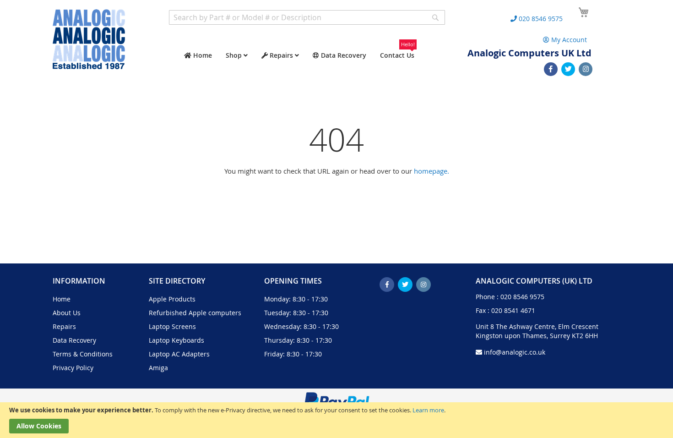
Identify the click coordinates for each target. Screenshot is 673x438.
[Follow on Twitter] (568, 69)
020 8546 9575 (522, 296)
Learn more (428, 410)
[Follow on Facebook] (551, 69)
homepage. (431, 170)
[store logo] (89, 39)
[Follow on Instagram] (585, 69)
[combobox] (307, 17)
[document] (336, 420)
